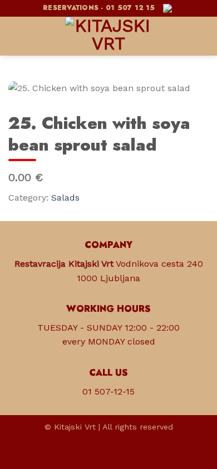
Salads (65, 197)
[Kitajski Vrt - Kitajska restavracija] (108, 36)
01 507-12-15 (108, 391)
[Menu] (15, 35)
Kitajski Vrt (75, 426)
